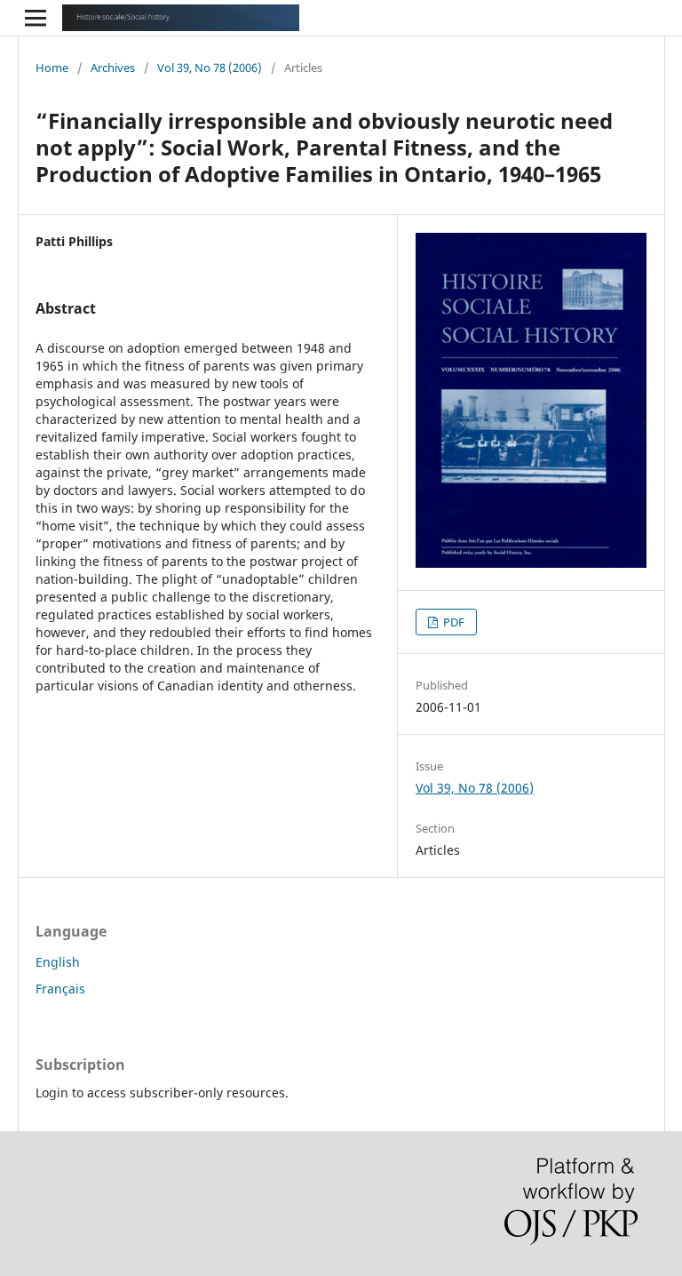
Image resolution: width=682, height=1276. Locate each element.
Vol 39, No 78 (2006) (209, 68)
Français (60, 988)
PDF (452, 622)
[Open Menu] (35, 18)
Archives (113, 68)
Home (52, 68)
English (58, 961)
